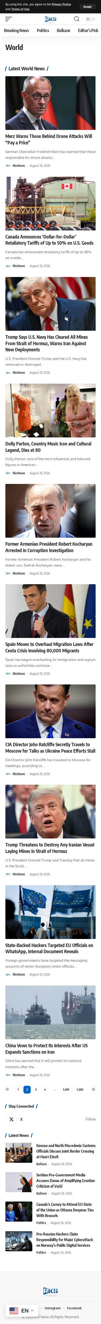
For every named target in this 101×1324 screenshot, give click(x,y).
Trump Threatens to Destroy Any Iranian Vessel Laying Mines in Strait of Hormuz (49, 848)
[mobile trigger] (10, 19)
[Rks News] (50, 19)
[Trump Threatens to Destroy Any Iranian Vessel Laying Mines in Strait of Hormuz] (50, 811)
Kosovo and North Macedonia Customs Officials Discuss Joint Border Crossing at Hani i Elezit (66, 1151)
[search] (77, 19)
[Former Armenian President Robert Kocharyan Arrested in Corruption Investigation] (50, 511)
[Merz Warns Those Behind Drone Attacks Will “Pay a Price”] (50, 103)
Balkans (41, 1164)
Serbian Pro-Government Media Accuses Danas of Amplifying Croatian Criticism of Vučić (65, 1180)
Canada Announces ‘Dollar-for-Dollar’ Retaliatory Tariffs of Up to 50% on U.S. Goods (49, 240)
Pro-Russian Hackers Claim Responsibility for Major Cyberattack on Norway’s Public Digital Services (64, 1240)
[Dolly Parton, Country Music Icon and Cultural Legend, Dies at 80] (50, 410)
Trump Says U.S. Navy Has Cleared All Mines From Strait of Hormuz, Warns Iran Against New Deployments (46, 343)
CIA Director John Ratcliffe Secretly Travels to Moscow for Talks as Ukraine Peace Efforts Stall (50, 747)
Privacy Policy (61, 4)
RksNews (19, 166)
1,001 (66, 1089)
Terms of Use (20, 9)
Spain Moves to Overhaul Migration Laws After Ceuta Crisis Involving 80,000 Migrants (49, 647)
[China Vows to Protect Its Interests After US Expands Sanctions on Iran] (50, 1012)
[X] (50, 1119)
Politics (41, 1223)
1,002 (80, 1089)
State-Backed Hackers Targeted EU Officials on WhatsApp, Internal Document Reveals (49, 948)
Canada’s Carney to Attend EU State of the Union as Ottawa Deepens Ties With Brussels (65, 1210)
